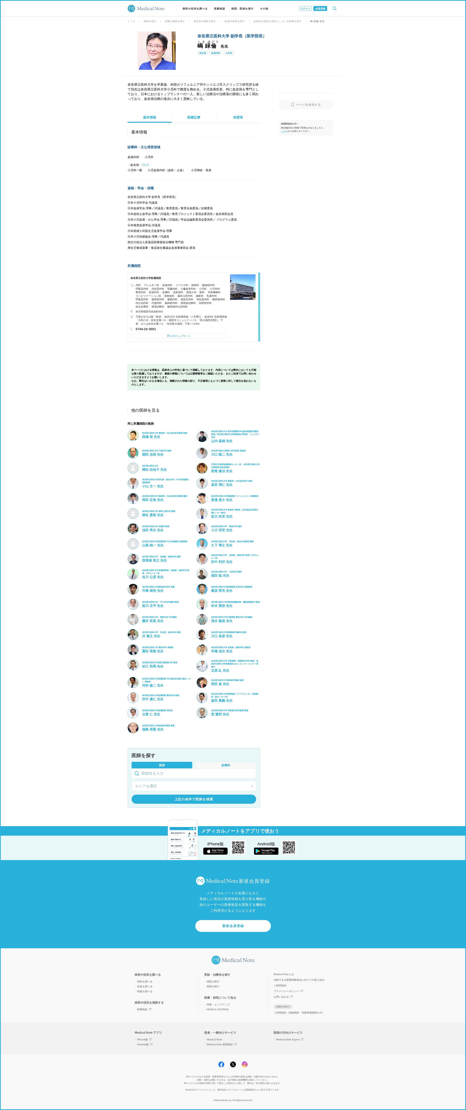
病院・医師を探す (242, 8)
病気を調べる (145, 981)
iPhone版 (142, 1039)
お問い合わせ (281, 996)
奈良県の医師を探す (204, 21)
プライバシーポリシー (286, 991)
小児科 (228, 53)
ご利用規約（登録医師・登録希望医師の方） (299, 1012)
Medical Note (214, 1039)
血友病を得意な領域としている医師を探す (277, 21)
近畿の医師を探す (175, 21)
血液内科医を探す (235, 21)
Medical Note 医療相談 (220, 1044)
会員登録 (320, 8)
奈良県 (202, 53)
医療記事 (193, 117)
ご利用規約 (280, 985)
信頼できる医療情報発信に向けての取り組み (299, 979)
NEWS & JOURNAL (218, 1009)
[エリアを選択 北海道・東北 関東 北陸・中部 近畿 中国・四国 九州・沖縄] (194, 786)
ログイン (306, 8)
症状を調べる (145, 986)
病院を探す (213, 981)
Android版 (143, 1044)
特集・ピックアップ (218, 1004)
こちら (284, 131)
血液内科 (215, 53)
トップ (131, 21)
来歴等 (238, 117)
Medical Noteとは (284, 974)
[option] (156, 51)
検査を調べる (145, 991)
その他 (264, 8)
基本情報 (149, 117)
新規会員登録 (233, 926)
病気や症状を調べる (195, 8)
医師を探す (150, 21)
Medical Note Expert (287, 1039)
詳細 (144, 165)
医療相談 (219, 8)
